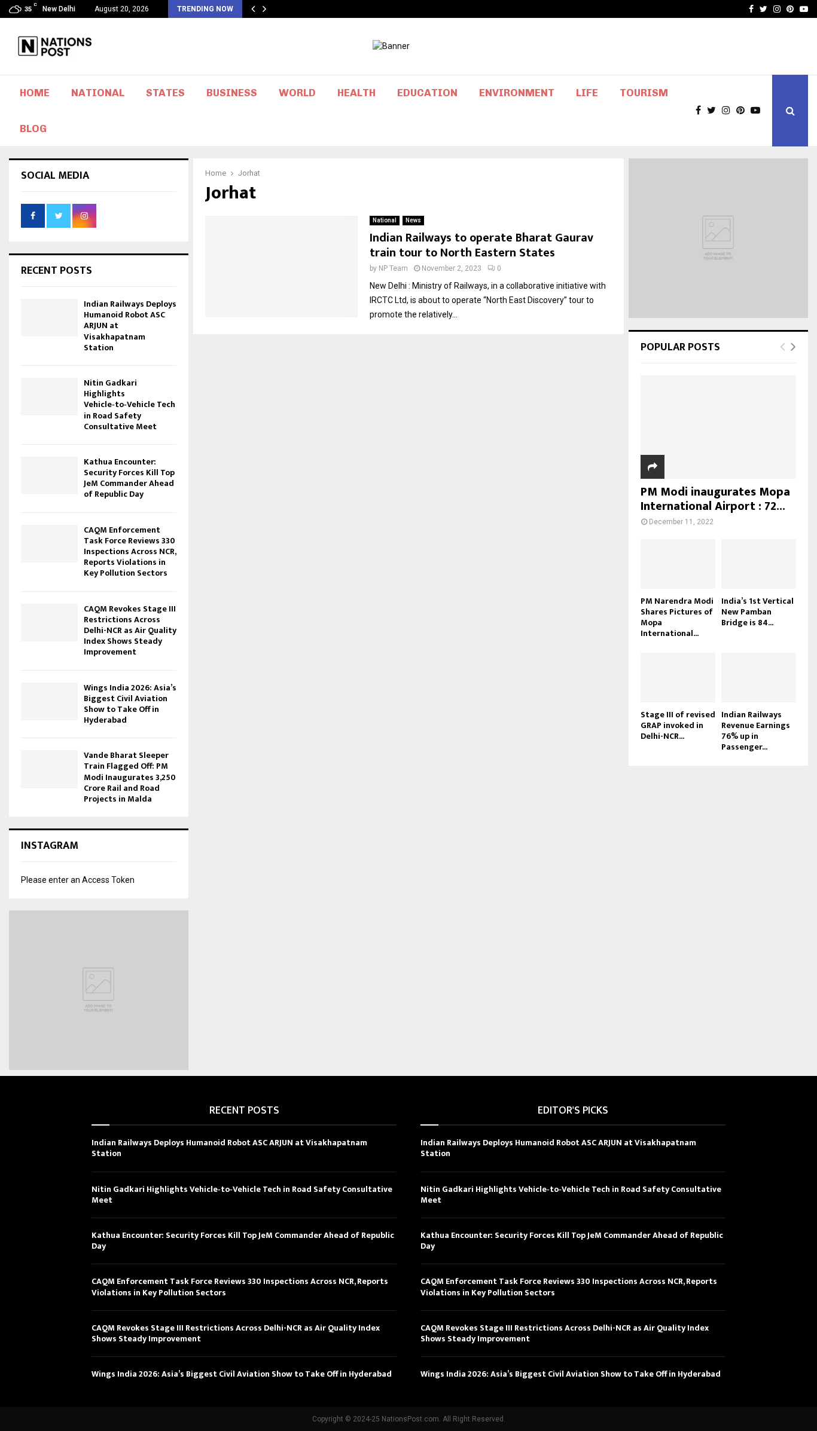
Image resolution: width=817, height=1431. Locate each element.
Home (35, 93)
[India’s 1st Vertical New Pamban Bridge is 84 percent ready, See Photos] (758, 564)
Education (427, 93)
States (165, 93)
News (413, 220)
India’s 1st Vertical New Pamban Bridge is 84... (757, 611)
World (297, 93)
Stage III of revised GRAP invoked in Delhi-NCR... (678, 725)
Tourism (644, 93)
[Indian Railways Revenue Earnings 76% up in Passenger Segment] (758, 677)
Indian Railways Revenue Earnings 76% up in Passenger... (755, 731)
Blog (33, 128)
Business (231, 93)
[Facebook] (701, 110)
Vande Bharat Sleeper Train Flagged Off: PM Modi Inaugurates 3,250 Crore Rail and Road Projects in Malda (130, 777)
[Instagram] (729, 110)
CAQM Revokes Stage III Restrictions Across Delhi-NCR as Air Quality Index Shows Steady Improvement (130, 630)
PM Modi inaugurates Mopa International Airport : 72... (715, 499)
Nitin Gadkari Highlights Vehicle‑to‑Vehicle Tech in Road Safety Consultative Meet (129, 404)
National (97, 93)
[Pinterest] (743, 110)
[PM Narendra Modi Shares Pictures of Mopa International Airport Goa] (678, 564)
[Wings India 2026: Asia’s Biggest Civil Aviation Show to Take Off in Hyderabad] (49, 701)
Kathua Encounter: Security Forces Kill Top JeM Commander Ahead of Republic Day (129, 478)
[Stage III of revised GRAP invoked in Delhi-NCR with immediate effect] (678, 677)
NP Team (393, 268)
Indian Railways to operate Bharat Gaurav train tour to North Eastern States (481, 245)
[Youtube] (758, 110)
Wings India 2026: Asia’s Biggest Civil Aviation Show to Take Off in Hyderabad (130, 704)
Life (587, 93)
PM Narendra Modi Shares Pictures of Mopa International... (677, 617)
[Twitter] (714, 110)
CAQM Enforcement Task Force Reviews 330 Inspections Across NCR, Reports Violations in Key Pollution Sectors (130, 551)
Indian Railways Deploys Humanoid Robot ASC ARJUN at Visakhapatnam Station (229, 1148)
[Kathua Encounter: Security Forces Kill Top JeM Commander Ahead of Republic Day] (49, 475)
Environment (516, 93)
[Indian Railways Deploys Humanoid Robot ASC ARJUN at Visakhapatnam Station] (49, 318)
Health (356, 93)
